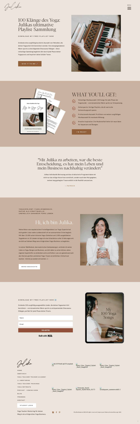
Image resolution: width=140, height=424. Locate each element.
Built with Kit (45, 336)
